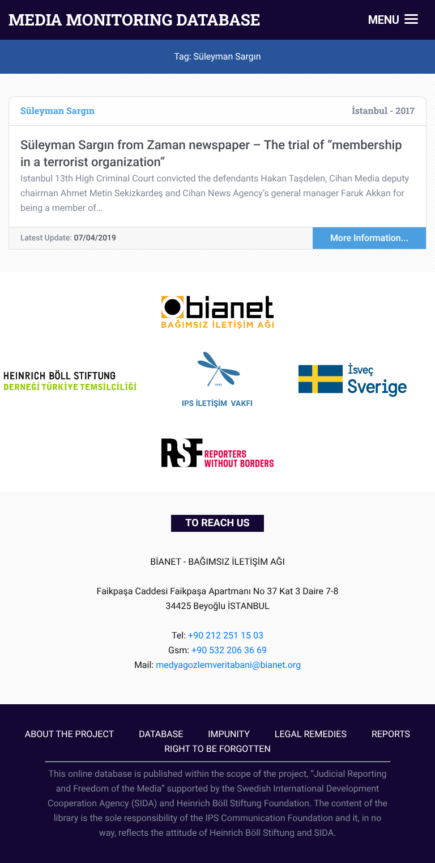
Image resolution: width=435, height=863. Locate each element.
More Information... (369, 237)
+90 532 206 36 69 (229, 650)
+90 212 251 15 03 (225, 635)
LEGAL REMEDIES (311, 734)
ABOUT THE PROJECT (69, 734)
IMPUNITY (229, 734)
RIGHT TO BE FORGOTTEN (217, 748)
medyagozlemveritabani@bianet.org (228, 664)
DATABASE (161, 734)
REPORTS (391, 734)
